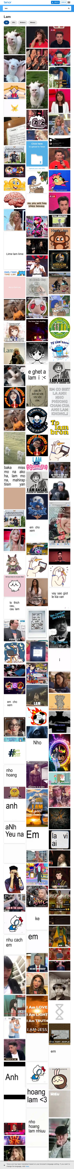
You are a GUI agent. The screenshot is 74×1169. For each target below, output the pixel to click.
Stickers (22, 22)
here (27, 1166)
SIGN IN (63, 2)
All (6, 22)
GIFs (13, 22)
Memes (32, 22)
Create (56, 2)
